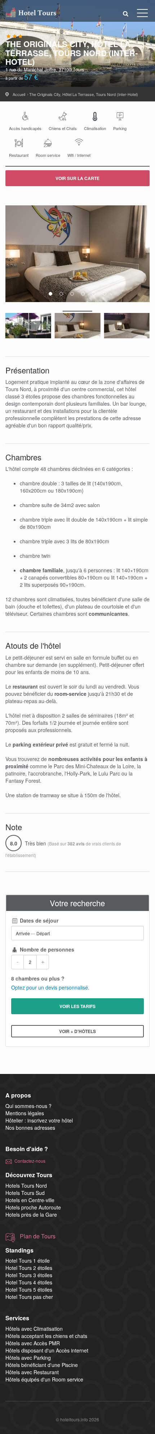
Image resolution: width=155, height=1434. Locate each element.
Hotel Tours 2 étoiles (28, 1267)
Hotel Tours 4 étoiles (28, 1282)
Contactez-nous (29, 1161)
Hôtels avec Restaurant (32, 1372)
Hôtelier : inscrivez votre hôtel (39, 1120)
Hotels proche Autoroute (33, 1207)
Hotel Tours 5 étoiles (28, 1289)
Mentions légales (24, 1113)
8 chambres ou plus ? (38, 978)
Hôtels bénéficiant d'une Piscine (41, 1364)
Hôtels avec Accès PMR (32, 1343)
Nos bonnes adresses (30, 1127)
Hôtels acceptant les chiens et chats (46, 1335)
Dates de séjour (38, 920)
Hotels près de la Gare (31, 1214)
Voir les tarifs (77, 1006)
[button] (126, 13)
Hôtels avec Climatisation (34, 1328)
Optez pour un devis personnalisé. (50, 987)
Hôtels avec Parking (28, 1357)
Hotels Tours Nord (26, 1185)
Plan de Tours (38, 1236)
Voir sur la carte (77, 178)
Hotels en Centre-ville (29, 1200)
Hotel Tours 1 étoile (27, 1260)
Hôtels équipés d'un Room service (44, 1379)
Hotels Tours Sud (25, 1192)
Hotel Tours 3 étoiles (28, 1275)
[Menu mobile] (142, 14)
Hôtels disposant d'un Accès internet (46, 1350)
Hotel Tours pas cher (29, 1296)
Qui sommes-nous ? (28, 1105)
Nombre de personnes (46, 949)
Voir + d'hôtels (77, 1031)
